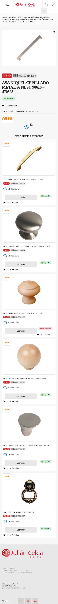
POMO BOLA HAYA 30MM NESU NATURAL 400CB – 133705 (25, 378)
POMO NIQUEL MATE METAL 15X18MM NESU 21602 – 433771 (26, 445)
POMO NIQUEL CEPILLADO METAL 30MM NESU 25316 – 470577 (27, 246)
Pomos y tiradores (19, 20)
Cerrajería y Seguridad (39, 18)
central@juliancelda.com (19, 588)
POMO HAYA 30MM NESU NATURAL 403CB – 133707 (22, 313)
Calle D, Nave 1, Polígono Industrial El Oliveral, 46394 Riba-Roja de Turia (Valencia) (17, 570)
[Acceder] (53, 4)
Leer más (21, 197)
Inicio (4, 18)
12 (31, 124)
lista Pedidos (11, 106)
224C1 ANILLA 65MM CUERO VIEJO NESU (19, 512)
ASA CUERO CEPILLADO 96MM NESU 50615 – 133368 (23, 180)
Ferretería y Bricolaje (18, 18)
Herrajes (5, 20)
